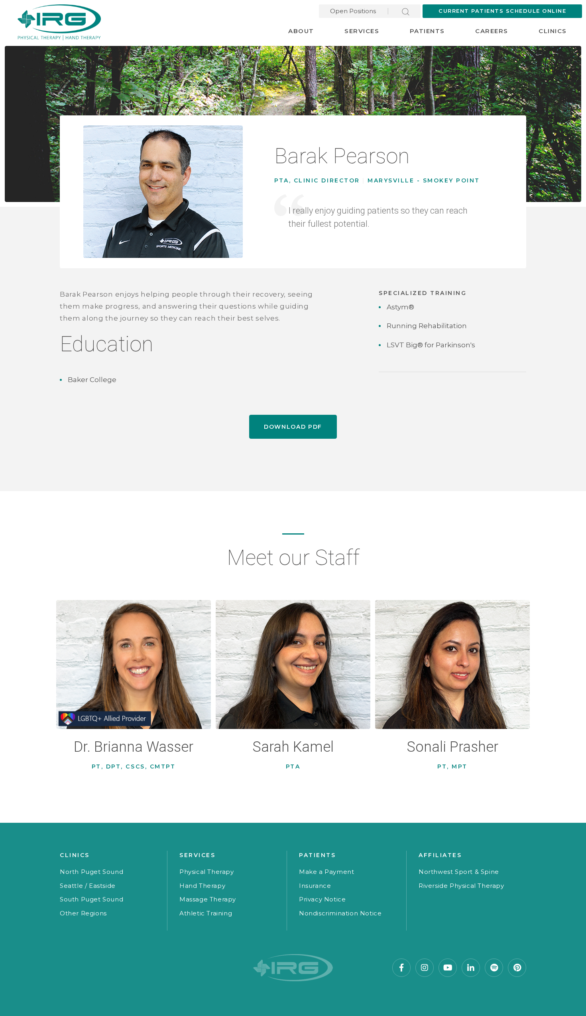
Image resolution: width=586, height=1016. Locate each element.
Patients (427, 31)
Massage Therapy (207, 899)
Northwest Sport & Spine (459, 871)
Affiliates (440, 855)
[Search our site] (406, 11)
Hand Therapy (202, 885)
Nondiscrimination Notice (340, 913)
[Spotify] (494, 968)
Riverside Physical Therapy (461, 885)
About (301, 31)
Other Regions (83, 913)
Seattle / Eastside (88, 885)
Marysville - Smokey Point (424, 180)
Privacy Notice (322, 899)
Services (361, 31)
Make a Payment (326, 871)
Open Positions (353, 11)
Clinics (553, 31)
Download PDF (293, 426)
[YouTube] (448, 968)
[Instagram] (424, 968)
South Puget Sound (91, 899)
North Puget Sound (91, 871)
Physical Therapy (206, 871)
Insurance (315, 885)
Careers (491, 31)
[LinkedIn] (471, 968)
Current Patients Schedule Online (502, 11)
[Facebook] (401, 968)
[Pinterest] (517, 968)
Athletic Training (205, 913)
